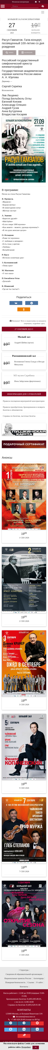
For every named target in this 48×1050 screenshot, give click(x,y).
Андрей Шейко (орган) (24, 343)
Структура (24, 970)
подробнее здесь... (39, 323)
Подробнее (26, 1047)
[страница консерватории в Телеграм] (10, 1023)
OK (36, 1047)
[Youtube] (37, 1023)
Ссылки (30, 982)
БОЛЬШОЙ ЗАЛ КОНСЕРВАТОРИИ (24, 19)
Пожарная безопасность (15, 982)
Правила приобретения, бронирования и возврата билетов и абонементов (24, 408)
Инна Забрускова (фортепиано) (27, 381)
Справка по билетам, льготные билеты (19, 416)
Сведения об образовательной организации (24, 974)
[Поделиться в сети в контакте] (15, 303)
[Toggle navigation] (42, 12)
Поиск (10, 52)
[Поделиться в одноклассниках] (23, 309)
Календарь (28, 52)
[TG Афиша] (24, 1023)
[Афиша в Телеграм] (24, 1036)
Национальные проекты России (17, 978)
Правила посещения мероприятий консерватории (24, 401)
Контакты (24, 987)
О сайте (39, 982)
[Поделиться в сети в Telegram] (31, 303)
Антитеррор (38, 978)
